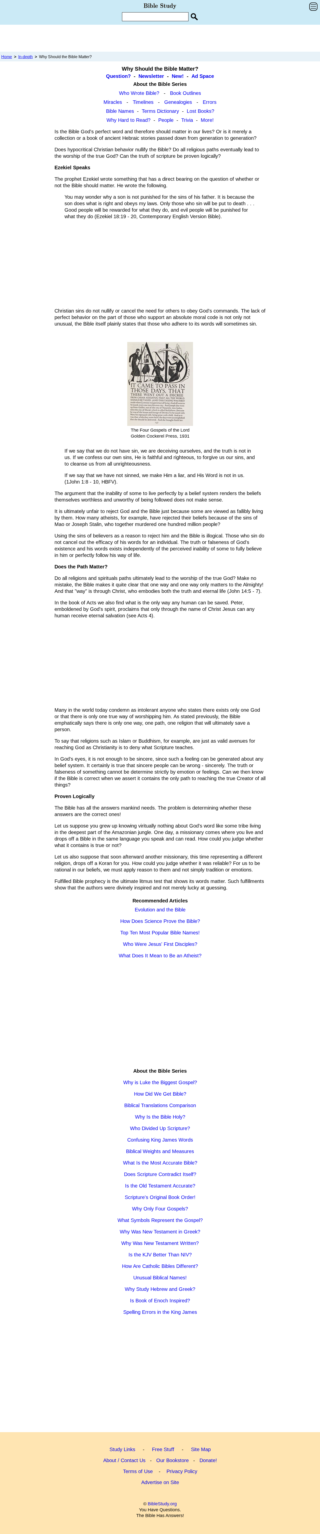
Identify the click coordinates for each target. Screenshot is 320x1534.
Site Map (201, 1449)
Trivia (187, 120)
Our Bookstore (172, 1460)
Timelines (143, 102)
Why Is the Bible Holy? (160, 1117)
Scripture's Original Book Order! (160, 1197)
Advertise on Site (160, 1482)
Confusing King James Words (160, 1140)
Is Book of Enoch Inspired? (160, 1300)
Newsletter (151, 76)
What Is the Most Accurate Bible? (160, 1163)
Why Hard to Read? (128, 120)
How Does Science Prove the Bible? (160, 921)
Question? (118, 76)
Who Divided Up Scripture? (160, 1128)
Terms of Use (138, 1471)
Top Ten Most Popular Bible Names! (160, 932)
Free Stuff (163, 1449)
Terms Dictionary (160, 111)
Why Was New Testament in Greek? (160, 1231)
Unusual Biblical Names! (160, 1277)
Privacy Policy (181, 1471)
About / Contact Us (124, 1460)
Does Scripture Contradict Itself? (160, 1174)
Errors (209, 102)
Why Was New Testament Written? (160, 1243)
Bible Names (120, 111)
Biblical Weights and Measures (160, 1151)
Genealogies (178, 102)
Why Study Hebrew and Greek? (160, 1289)
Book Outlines (185, 93)
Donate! (208, 1460)
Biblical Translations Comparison (160, 1105)
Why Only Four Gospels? (160, 1208)
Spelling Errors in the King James (160, 1312)
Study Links (122, 1449)
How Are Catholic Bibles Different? (160, 1266)
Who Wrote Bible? (139, 93)
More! (207, 120)
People (166, 120)
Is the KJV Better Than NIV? (160, 1254)
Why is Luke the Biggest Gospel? (160, 1082)
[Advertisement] (160, 38)
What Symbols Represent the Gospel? (160, 1220)
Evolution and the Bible (160, 909)
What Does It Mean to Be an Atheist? (160, 955)
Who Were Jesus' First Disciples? (160, 944)
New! (178, 76)
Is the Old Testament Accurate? (160, 1186)
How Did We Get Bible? (160, 1094)
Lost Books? (200, 111)
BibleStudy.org (162, 1503)
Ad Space (203, 76)
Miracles (113, 102)
